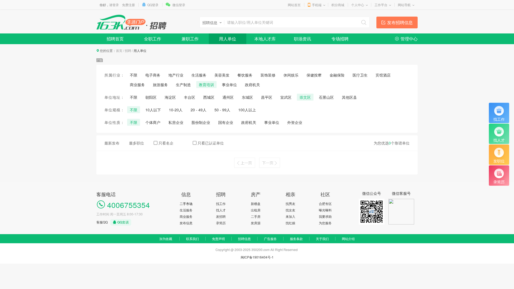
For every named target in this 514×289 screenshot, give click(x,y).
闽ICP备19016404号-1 (257, 257)
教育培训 (206, 84)
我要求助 (325, 216)
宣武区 (286, 97)
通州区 (228, 97)
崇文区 (305, 97)
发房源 (255, 222)
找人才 (221, 210)
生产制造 (183, 84)
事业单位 (229, 84)
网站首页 (294, 4)
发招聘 (221, 216)
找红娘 (290, 222)
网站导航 (404, 4)
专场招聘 (340, 39)
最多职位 (136, 143)
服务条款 (296, 238)
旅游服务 (160, 84)
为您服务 (325, 222)
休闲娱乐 (291, 75)
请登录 (114, 4)
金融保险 (337, 75)
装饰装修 (267, 75)
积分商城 (337, 4)
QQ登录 (152, 4)
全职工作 (152, 39)
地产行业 (175, 75)
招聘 (128, 50)
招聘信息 (244, 238)
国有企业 (225, 122)
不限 (133, 75)
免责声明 (218, 238)
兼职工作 (190, 39)
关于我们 (322, 238)
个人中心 (357, 4)
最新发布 (111, 143)
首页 (119, 50)
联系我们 (192, 238)
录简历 (221, 222)
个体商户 (152, 122)
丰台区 (189, 97)
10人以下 (153, 109)
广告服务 (270, 238)
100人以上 (247, 109)
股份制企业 (200, 122)
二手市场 (186, 203)
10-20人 (176, 109)
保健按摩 (314, 75)
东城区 (247, 97)
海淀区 (170, 97)
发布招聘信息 (400, 22)
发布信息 (186, 222)
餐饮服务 (244, 75)
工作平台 (381, 4)
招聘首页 (115, 39)
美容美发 (221, 75)
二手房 (255, 216)
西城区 (208, 97)
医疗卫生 (360, 75)
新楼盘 (255, 203)
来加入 (290, 216)
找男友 (290, 203)
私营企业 (175, 122)
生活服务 (198, 75)
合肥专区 (325, 203)
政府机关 (252, 84)
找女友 (290, 210)
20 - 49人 (198, 109)
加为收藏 (165, 238)
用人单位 (227, 39)
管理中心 (409, 39)
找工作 (221, 203)
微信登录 (178, 4)
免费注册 (128, 4)
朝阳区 (151, 97)
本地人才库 (265, 39)
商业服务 (137, 84)
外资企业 (294, 122)
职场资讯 (302, 39)
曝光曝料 (325, 210)
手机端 (317, 4)
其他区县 (349, 97)
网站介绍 (348, 238)
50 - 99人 (222, 109)
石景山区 (326, 97)
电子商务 (152, 75)
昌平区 (266, 97)
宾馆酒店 (383, 75)
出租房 (255, 210)
